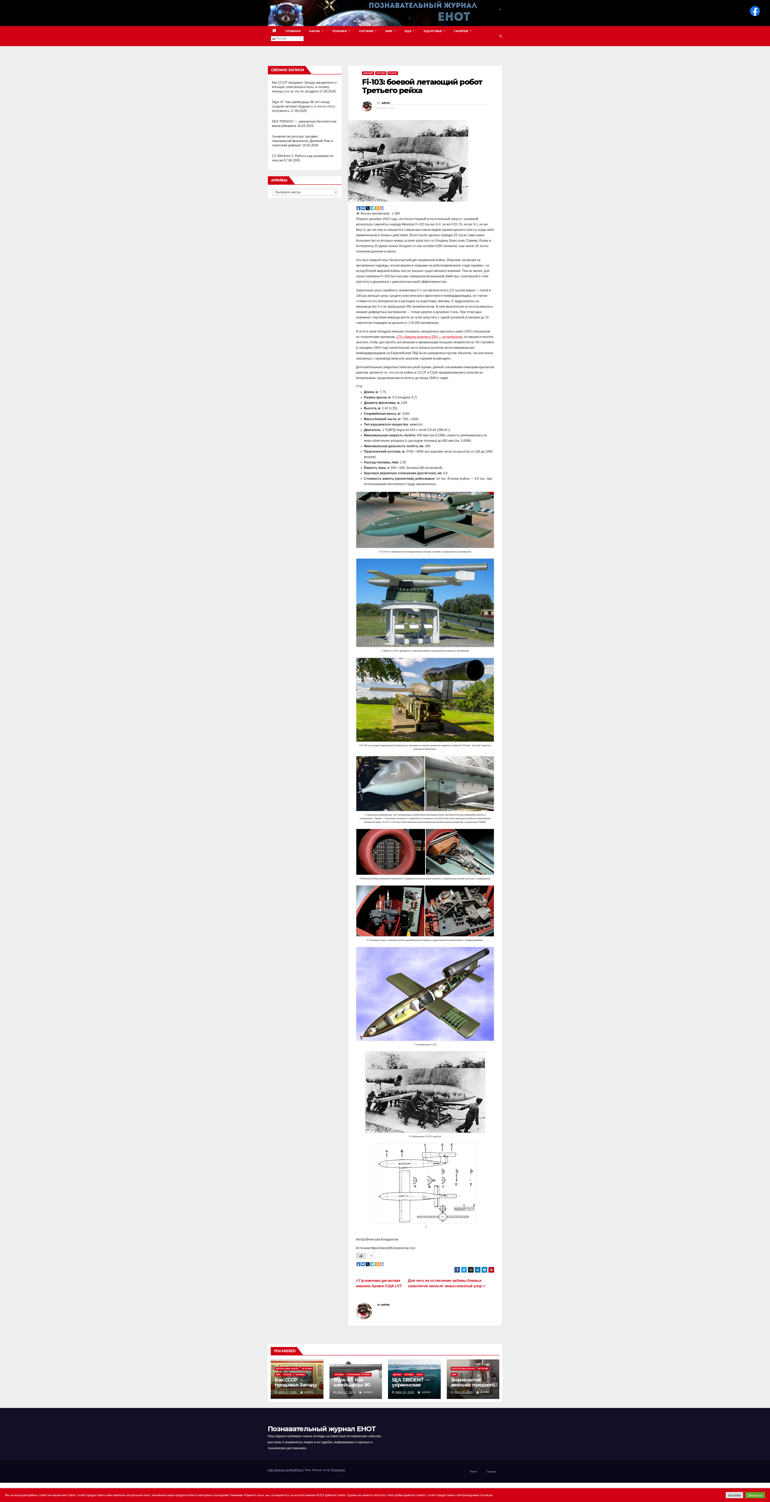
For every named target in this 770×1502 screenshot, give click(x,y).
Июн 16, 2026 (404, 1392)
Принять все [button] (755, 1495)
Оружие (366, 31)
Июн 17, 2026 (287, 1392)
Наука (315, 31)
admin (385, 103)
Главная (293, 31)
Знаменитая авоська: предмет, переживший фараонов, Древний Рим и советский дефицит (302, 141)
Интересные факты (287, 1368)
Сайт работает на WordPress (285, 1470)
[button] (500, 36)
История (307, 1368)
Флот (420, 1374)
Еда (408, 31)
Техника (340, 31)
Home (473, 1471)
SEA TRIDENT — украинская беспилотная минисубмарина (412, 1387)
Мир (389, 31)
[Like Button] (361, 1256)
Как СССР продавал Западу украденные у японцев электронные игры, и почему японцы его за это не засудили (304, 87)
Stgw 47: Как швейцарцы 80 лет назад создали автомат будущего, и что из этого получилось (303, 106)
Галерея (461, 31)
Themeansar (338, 1470)
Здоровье (433, 31)
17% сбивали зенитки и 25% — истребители (428, 337)
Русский (280, 38)
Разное (393, 73)
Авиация (368, 73)
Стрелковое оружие (358, 1374)
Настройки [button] (734, 1495)
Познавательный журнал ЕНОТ (322, 1429)
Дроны (397, 1374)
